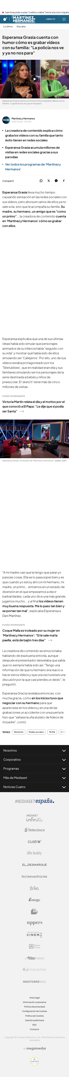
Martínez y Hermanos (23, 118)
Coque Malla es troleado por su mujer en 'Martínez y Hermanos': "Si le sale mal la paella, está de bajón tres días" (31, 635)
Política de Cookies (34, 1016)
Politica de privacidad (34, 1006)
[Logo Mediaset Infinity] (34, 818)
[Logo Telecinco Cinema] (34, 935)
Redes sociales (36, 732)
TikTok (52, 732)
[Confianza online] (34, 1064)
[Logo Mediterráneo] (34, 981)
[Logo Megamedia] (36, 1048)
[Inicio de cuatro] (5, 19)
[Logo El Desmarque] (34, 865)
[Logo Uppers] (34, 923)
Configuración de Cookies (34, 1011)
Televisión (18, 732)
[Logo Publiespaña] (34, 970)
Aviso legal (34, 997)
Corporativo (12, 759)
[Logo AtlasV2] (34, 958)
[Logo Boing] (34, 888)
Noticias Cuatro (14, 787)
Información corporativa (34, 1002)
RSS (34, 1025)
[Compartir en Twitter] (49, 181)
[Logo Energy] (34, 900)
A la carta (21, 26)
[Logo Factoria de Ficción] (34, 876)
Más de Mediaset (15, 777)
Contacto (34, 1029)
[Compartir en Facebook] (64, 181)
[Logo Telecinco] (34, 830)
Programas (11, 768)
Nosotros (10, 750)
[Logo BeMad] (34, 911)
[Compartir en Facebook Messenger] (56, 181)
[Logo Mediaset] (34, 803)
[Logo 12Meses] (34, 946)
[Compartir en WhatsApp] (41, 181)
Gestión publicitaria (34, 1020)
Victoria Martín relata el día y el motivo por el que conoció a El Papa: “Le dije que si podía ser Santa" (33, 406)
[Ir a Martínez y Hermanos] (23, 19)
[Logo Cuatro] (34, 841)
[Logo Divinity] (34, 853)
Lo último (8, 26)
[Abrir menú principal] (64, 19)
